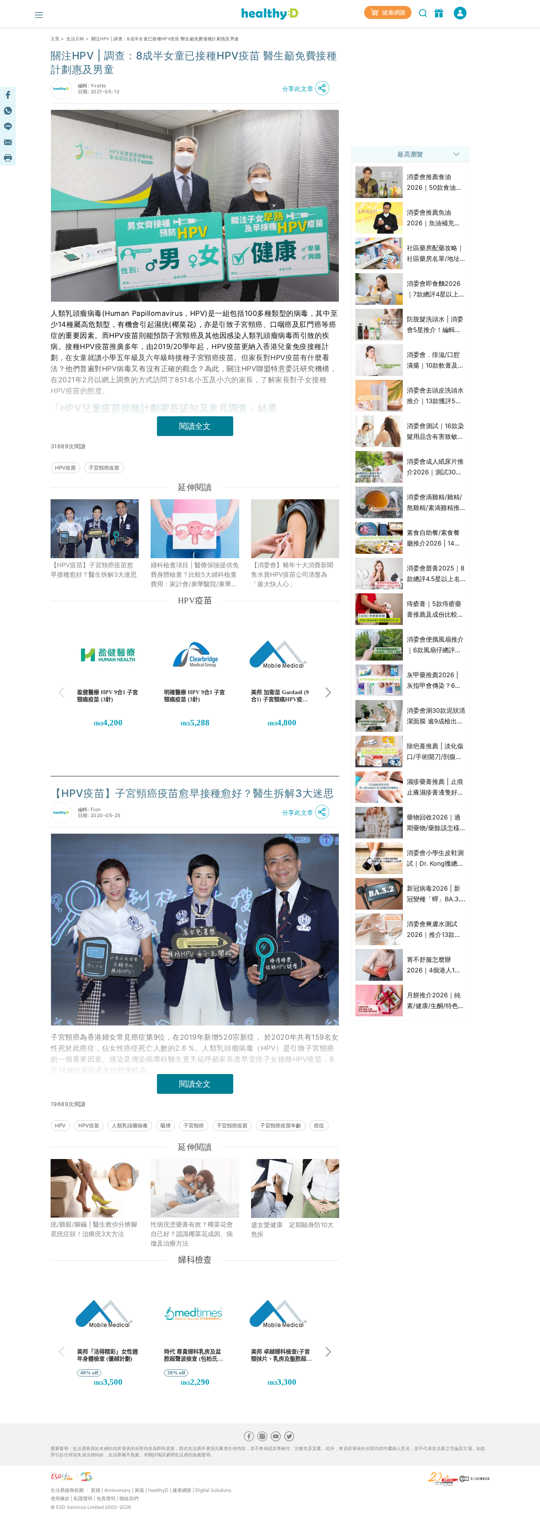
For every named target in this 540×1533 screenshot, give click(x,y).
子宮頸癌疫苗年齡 (280, 1125)
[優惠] (439, 12)
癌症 (319, 1125)
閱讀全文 (195, 426)
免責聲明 (105, 1498)
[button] (308, 89)
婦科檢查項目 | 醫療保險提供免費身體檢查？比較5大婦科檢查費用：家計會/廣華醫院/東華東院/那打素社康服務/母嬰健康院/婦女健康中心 (195, 575)
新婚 (95, 1490)
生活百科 (75, 39)
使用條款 (60, 1498)
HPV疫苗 (65, 467)
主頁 (55, 39)
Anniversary (117, 1490)
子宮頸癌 (193, 1125)
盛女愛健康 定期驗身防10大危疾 (292, 1229)
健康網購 (393, 12)
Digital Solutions (213, 1490)
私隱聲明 (83, 1498)
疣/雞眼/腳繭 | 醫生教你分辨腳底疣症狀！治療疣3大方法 (94, 1229)
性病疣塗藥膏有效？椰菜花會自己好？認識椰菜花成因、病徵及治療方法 (192, 1233)
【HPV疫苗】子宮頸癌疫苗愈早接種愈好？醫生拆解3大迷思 (94, 569)
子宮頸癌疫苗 (104, 467)
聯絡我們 (128, 1498)
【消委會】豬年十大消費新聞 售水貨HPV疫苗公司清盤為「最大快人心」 (295, 574)
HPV (60, 1125)
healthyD (158, 1490)
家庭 (139, 1490)
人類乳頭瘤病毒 (130, 1125)
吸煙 (165, 1125)
